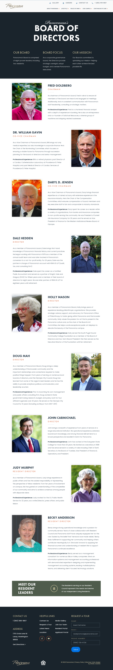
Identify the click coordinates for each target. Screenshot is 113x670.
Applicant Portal (61, 632)
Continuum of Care (100, 8)
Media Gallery (60, 621)
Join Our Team (61, 624)
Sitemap (88, 662)
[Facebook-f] (42, 638)
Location (43, 632)
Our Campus (87, 8)
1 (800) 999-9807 (20, 621)
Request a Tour (46, 624)
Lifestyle (64, 8)
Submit (75, 649)
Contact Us (44, 621)
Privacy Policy (79, 662)
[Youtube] (48, 638)
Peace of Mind (75, 8)
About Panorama (52, 8)
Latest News (44, 628)
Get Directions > (19, 644)
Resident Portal (61, 628)
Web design (96, 662)
